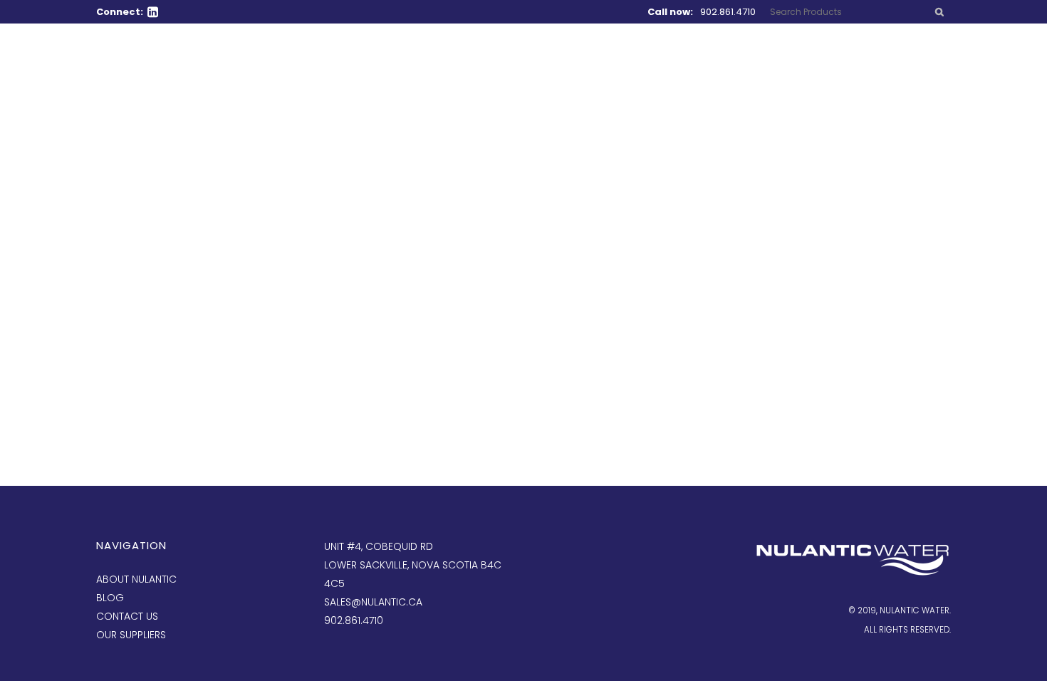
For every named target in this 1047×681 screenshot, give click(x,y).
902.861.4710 (728, 12)
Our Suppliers (131, 635)
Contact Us (127, 616)
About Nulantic (136, 579)
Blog (110, 598)
